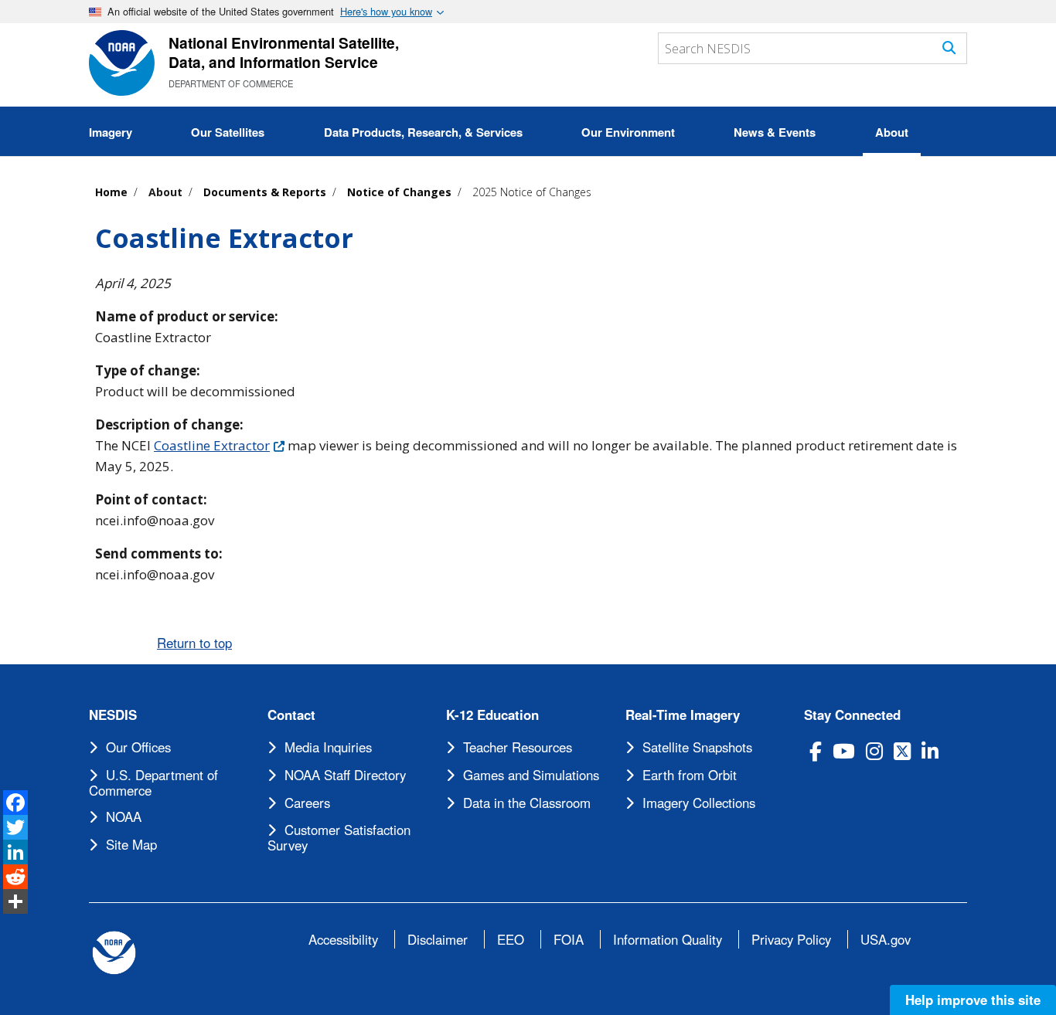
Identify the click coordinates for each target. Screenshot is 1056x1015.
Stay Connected (852, 715)
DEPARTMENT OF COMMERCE (231, 83)
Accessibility (343, 939)
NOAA (123, 816)
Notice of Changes (399, 192)
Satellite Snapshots (697, 747)
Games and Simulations (531, 774)
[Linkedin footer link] (929, 751)
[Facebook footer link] (815, 751)
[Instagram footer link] (874, 751)
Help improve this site (973, 999)
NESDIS (113, 715)
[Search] (949, 47)
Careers (307, 802)
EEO (510, 939)
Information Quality (667, 939)
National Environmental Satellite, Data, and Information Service (284, 52)
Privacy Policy (791, 939)
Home (111, 192)
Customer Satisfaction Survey (338, 837)
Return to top (194, 642)
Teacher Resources (517, 747)
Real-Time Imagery (682, 715)
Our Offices (138, 747)
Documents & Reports (264, 192)
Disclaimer (437, 939)
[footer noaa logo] (114, 953)
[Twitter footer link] (902, 751)
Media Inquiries (328, 747)
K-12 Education (492, 715)
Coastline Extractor (212, 445)
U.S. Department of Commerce (153, 782)
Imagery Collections (698, 802)
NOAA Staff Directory (345, 774)
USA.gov (885, 939)
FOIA (569, 939)
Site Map (131, 844)
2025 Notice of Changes (531, 192)
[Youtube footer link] (844, 751)
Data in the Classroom (527, 802)
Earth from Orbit (689, 774)
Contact (291, 715)
